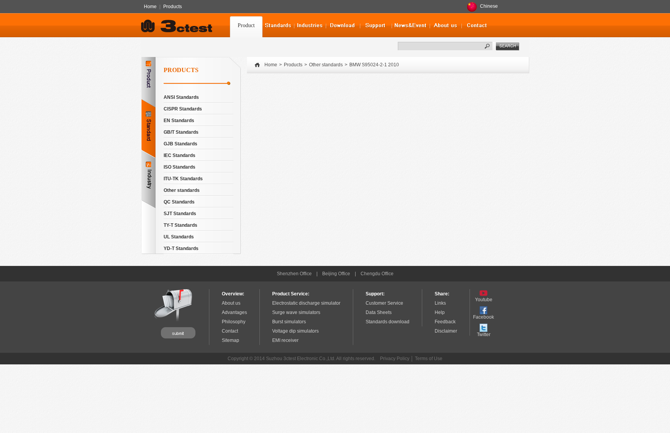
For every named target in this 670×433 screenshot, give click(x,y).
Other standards (182, 190)
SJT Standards (180, 213)
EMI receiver (285, 340)
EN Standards (179, 120)
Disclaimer (446, 331)
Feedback (445, 321)
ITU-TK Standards (183, 178)
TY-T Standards (180, 225)
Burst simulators (289, 321)
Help (440, 312)
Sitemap (230, 340)
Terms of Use (428, 358)
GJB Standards (180, 144)
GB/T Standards (181, 132)
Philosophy (233, 321)
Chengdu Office (377, 273)
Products (172, 6)
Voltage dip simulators (295, 331)
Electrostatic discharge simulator (306, 303)
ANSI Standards (181, 97)
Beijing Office (336, 273)
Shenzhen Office (294, 273)
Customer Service (384, 303)
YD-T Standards (181, 248)
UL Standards (179, 237)
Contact (230, 331)
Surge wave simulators (296, 312)
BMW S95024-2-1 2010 (374, 64)
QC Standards (179, 202)
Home (150, 6)
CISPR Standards (183, 109)
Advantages (234, 312)
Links (440, 303)
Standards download (387, 321)
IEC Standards (179, 155)
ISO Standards (179, 167)
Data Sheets (379, 312)
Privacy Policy (394, 358)
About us (231, 303)
